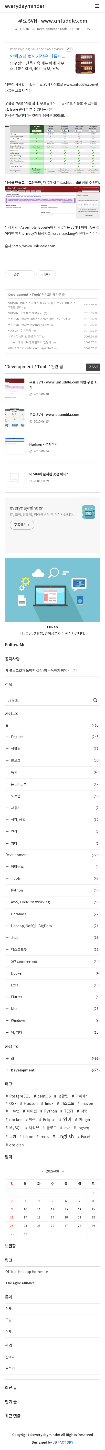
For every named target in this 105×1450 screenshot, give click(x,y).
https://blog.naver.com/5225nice (37, 49)
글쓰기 (10, 1369)
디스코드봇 (55, 949)
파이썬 (32, 1111)
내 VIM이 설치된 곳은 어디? (24, 336)
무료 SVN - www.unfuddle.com (52, 21)
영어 (67, 1119)
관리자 (10, 1357)
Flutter (55, 997)
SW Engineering (55, 961)
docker (15, 1120)
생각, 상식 (55, 819)
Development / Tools (52, 29)
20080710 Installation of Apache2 (30, 348)
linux (49, 1104)
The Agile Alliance (20, 1283)
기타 (55, 843)
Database (55, 914)
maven (87, 1104)
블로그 (55, 760)
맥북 (84, 1111)
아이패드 (82, 1096)
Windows (55, 1020)
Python (55, 890)
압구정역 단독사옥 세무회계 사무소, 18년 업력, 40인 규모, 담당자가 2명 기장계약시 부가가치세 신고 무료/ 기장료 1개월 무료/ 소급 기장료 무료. (37, 66)
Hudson (31, 1104)
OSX (13, 1104)
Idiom (28, 1137)
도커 (12, 1137)
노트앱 (55, 796)
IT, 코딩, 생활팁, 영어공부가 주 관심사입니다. (42, 515)
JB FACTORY (63, 1442)
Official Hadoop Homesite (26, 1272)
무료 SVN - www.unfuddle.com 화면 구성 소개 (37, 319)
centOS (44, 1096)
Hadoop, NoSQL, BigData (55, 925)
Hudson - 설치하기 (19, 330)
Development (18, 294)
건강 (55, 831)
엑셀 (32, 1120)
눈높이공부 (55, 784)
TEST (69, 1111)
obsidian (16, 1145)
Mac (55, 1008)
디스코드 (67, 1104)
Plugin (84, 1120)
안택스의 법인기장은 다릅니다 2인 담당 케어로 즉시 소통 (36, 57)
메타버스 (55, 866)
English (55, 736)
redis (45, 1137)
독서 (55, 772)
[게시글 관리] (29, 274)
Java (55, 937)
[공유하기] (23, 274)
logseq (83, 1128)
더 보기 (93, 367)
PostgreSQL (20, 1096)
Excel (55, 985)
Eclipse (49, 1120)
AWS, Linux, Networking (55, 902)
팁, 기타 (55, 1032)
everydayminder (26, 508)
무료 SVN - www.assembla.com (28, 325)
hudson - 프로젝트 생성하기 (25, 313)
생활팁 (55, 748)
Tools (36, 294)
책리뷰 (34, 1128)
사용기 (55, 808)
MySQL (15, 1128)
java (67, 1128)
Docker (55, 973)
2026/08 (52, 1171)
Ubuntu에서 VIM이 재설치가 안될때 (29, 342)
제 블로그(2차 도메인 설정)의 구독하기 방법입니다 (41, 671)
